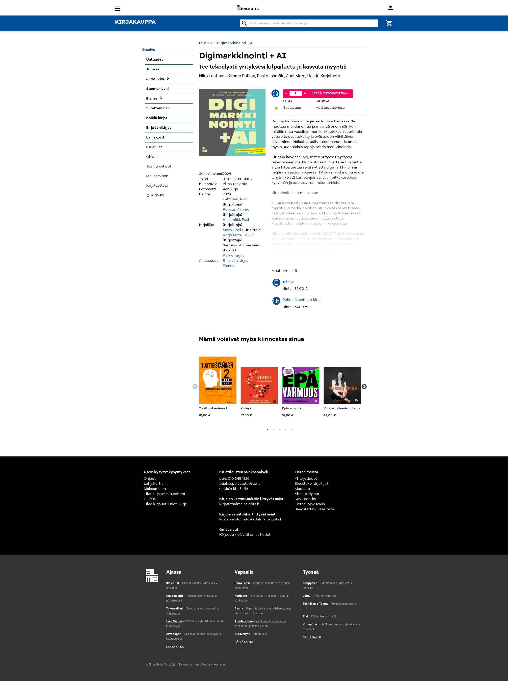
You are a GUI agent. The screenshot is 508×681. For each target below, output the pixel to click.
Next (364, 387)
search (244, 23)
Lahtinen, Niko (235, 199)
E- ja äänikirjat (235, 261)
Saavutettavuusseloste (314, 509)
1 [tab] (268, 430)
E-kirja (288, 281)
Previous (195, 387)
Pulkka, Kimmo (236, 209)
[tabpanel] (218, 384)
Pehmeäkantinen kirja (301, 300)
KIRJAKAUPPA (135, 22)
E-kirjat (150, 499)
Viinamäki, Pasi (236, 220)
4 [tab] (286, 430)
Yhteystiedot (306, 478)
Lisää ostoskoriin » (330, 93)
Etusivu (205, 43)
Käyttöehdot (306, 499)
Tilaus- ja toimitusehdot (164, 494)
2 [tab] (274, 430)
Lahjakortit (153, 483)
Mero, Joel (232, 230)
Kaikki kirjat (233, 255)
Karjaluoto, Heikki (238, 235)
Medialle (302, 489)
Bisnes (228, 266)
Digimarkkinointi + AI (235, 43)
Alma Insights (307, 494)
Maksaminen (155, 489)
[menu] (118, 8)
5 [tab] (291, 430)
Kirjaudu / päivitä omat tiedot (244, 535)
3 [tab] (280, 430)
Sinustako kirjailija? (311, 483)
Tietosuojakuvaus (310, 504)
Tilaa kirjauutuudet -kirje (165, 504)
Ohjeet (150, 478)
